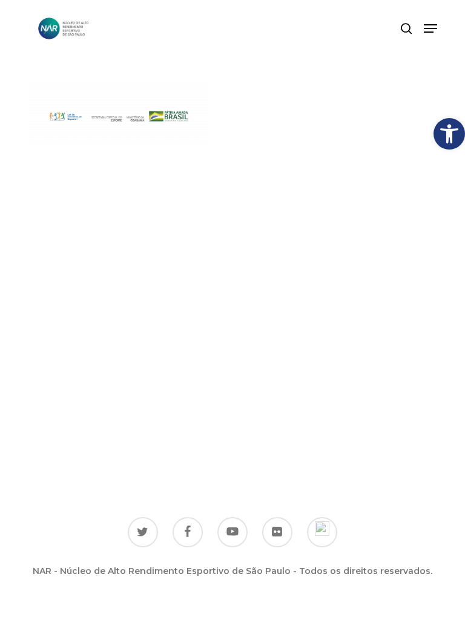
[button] (449, 134)
